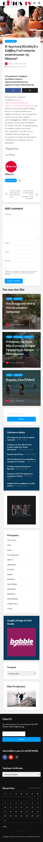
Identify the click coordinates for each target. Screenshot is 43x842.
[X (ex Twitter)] (16, 757)
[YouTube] (10, 757)
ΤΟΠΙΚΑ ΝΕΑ (18, 299)
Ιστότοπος (8, 260)
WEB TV (10, 560)
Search (21, 419)
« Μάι (4, 826)
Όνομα (7, 243)
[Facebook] (4, 757)
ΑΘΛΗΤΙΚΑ (11, 565)
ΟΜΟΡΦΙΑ (11, 589)
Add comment (11, 67)
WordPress (37, 836)
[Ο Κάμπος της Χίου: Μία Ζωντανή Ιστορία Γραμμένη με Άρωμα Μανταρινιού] (21, 350)
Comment (8, 214)
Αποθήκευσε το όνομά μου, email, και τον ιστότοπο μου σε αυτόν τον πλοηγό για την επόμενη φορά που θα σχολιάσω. (21, 273)
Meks (23, 836)
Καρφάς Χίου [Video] (15, 454)
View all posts (11, 180)
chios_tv (11, 64)
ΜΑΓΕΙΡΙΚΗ (12, 584)
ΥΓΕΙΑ (9, 609)
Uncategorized (11, 41)
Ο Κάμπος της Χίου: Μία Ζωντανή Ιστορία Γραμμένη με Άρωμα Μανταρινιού (19, 447)
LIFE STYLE (11, 540)
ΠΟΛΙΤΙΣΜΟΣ (18, 337)
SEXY (9, 545)
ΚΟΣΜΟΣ (11, 579)
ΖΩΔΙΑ (9, 574)
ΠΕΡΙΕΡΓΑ (11, 594)
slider (9, 299)
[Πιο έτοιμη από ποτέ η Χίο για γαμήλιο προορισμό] (21, 311)
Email (7, 252)
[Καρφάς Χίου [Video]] (21, 388)
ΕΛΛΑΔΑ (10, 570)
